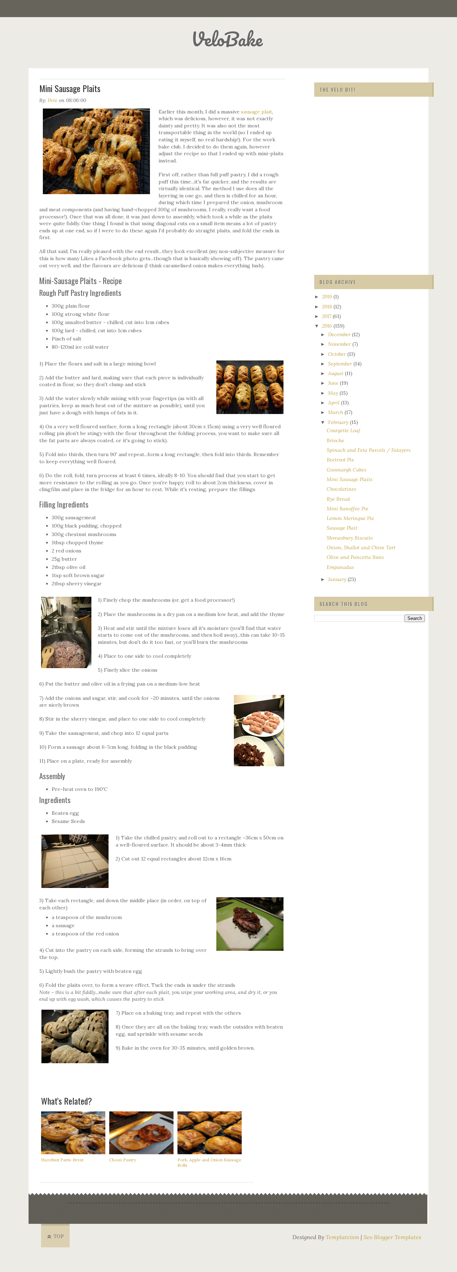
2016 (327, 326)
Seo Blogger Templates (392, 1237)
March (336, 412)
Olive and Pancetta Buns (355, 557)
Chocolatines (341, 489)
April (334, 402)
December (340, 334)
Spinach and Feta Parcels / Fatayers (369, 450)
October (337, 354)
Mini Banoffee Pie (347, 508)
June (334, 383)
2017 (327, 316)
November (340, 344)
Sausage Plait (342, 528)
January (338, 579)
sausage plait (256, 111)
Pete (52, 100)
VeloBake (227, 39)
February (339, 422)
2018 (327, 306)
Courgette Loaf (343, 430)
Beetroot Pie (340, 459)
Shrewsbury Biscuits (350, 538)
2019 (327, 296)
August (336, 373)
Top (59, 1236)
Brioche (335, 440)
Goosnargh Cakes (346, 469)
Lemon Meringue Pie (350, 518)
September (340, 363)
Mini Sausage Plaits (349, 479)
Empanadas (340, 567)
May (334, 393)
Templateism (342, 1237)
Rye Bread (338, 499)
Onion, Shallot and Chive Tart (361, 547)
